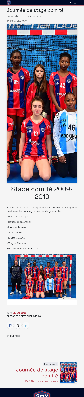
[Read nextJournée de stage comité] (68, 372)
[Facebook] (10, 325)
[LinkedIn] (25, 325)
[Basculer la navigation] (75, 3)
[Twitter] (18, 325)
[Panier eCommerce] (70, 3)
